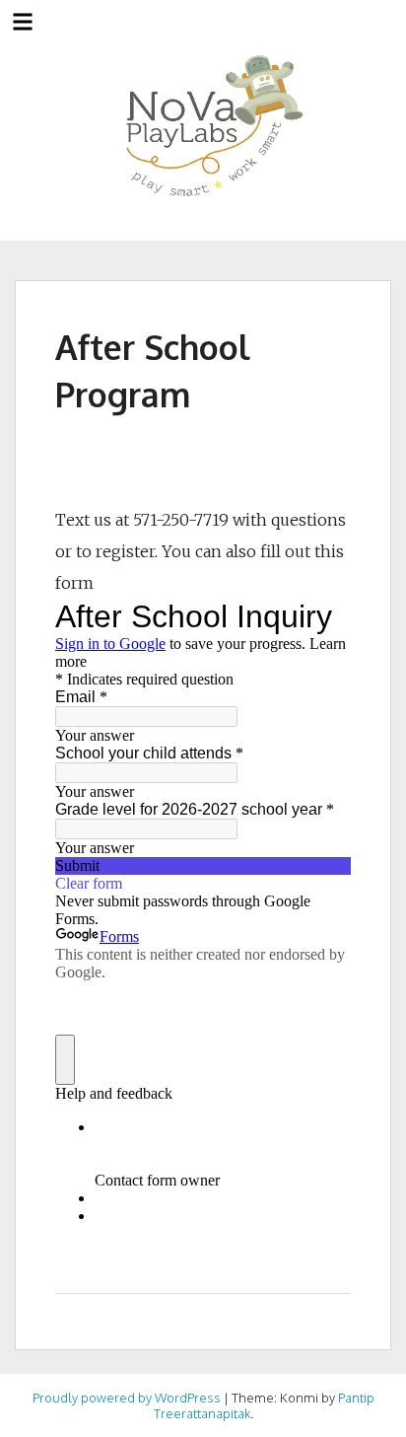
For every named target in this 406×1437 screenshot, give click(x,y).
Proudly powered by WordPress (127, 1397)
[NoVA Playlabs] (203, 127)
